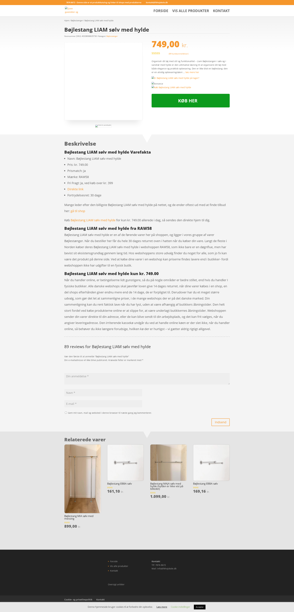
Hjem (66, 20)
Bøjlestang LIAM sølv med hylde (93, 220)
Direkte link (75, 189)
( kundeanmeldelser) (178, 53)
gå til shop (78, 211)
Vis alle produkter (190, 11)
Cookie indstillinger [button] (180, 606)
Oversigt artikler (116, 584)
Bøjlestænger (77, 20)
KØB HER (187, 101)
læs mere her (192, 72)
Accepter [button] (200, 607)
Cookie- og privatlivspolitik (78, 599)
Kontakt (221, 11)
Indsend (220, 422)
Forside (160, 11)
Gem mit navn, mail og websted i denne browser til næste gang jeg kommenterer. (110, 412)
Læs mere (161, 606)
